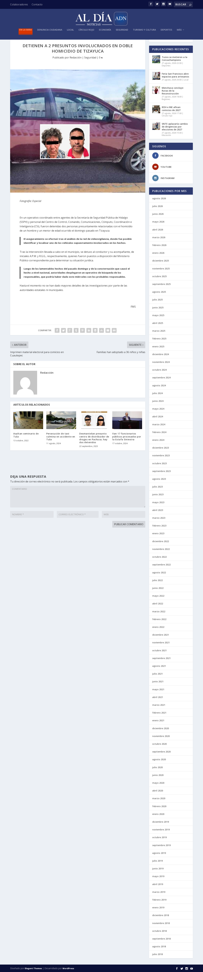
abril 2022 (157, 603)
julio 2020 (157, 767)
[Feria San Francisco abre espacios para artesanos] (156, 76)
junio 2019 (158, 868)
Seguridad (122, 30)
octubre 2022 (159, 556)
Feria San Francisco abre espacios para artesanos (175, 75)
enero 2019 (158, 907)
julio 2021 (157, 673)
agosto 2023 (159, 478)
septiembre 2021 (161, 658)
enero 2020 (158, 814)
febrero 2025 (159, 338)
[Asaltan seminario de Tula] (28, 420)
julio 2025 (157, 299)
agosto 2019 (159, 852)
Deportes (166, 30)
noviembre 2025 (161, 268)
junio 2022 (158, 588)
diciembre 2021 (160, 634)
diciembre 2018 (160, 915)
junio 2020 (158, 775)
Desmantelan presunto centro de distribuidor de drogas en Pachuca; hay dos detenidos (94, 438)
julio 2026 (157, 206)
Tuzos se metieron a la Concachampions (174, 58)
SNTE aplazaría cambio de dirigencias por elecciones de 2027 (175, 126)
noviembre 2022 (161, 549)
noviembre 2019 (161, 829)
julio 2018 (157, 954)
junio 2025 (158, 307)
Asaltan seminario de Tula (26, 435)
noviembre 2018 (161, 923)
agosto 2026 (159, 198)
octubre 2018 (159, 930)
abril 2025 (157, 323)
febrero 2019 (159, 899)
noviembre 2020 (161, 736)
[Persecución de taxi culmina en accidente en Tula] (61, 420)
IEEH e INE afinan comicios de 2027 (171, 109)
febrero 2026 (159, 245)
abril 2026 (157, 229)
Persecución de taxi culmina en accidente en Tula (60, 436)
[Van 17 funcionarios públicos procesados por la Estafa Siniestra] (127, 420)
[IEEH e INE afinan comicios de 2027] (156, 109)
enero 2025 (158, 346)
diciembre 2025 (160, 260)
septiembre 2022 (161, 564)
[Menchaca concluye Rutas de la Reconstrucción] (156, 90)
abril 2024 (157, 416)
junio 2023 (158, 494)
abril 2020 (157, 790)
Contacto (37, 4)
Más (179, 30)
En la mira (25, 30)
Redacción (76, 57)
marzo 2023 (158, 517)
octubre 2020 (159, 743)
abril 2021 (157, 697)
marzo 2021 (158, 704)
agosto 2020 (159, 759)
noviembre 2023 (161, 455)
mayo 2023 (158, 502)
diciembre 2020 (160, 728)
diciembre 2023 (160, 447)
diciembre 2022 (160, 541)
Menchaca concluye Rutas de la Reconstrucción (172, 90)
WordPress (68, 968)
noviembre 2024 (161, 361)
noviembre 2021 (161, 642)
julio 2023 (157, 486)
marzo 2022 (158, 611)
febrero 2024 (159, 432)
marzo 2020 (158, 798)
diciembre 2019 (160, 821)
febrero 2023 (159, 525)
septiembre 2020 (161, 751)
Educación (166, 135)
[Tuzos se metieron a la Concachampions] (156, 59)
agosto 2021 (159, 665)
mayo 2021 (158, 689)
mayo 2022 (158, 595)
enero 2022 (158, 626)
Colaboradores (19, 4)
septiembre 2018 (161, 938)
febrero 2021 (159, 712)
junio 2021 (158, 681)
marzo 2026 (158, 237)
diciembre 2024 (160, 354)
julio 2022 (157, 580)
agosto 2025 (159, 291)
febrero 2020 (159, 806)
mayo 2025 (158, 315)
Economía (105, 30)
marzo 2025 (158, 330)
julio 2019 (157, 860)
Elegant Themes (33, 968)
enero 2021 (158, 720)
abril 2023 (157, 510)
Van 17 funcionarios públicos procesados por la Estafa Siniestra (126, 436)
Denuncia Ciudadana (49, 30)
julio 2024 (157, 393)
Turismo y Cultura (144, 30)
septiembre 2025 (161, 284)
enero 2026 (158, 252)
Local (70, 30)
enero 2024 (158, 439)
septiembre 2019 (161, 845)
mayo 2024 (158, 408)
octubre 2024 (159, 369)
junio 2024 (158, 400)
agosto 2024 (159, 385)
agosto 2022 (159, 572)
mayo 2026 (158, 221)
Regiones (166, 99)
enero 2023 (158, 533)
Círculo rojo (86, 30)
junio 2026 (158, 213)
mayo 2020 (158, 782)
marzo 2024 (158, 424)
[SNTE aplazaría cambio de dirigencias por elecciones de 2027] (156, 126)
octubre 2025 (159, 276)
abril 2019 (157, 884)
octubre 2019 (159, 837)
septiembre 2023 (161, 471)
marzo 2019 (158, 891)
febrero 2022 (159, 619)
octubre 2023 (159, 463)
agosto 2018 (159, 946)
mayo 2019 (158, 876)
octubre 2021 (159, 650)
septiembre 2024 (161, 377)
